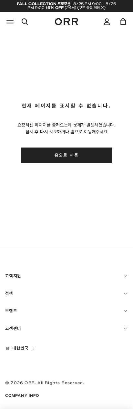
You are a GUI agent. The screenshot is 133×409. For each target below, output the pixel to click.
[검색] (24, 21)
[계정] (107, 21)
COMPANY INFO (22, 395)
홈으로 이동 (67, 155)
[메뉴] (10, 21)
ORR (30, 382)
